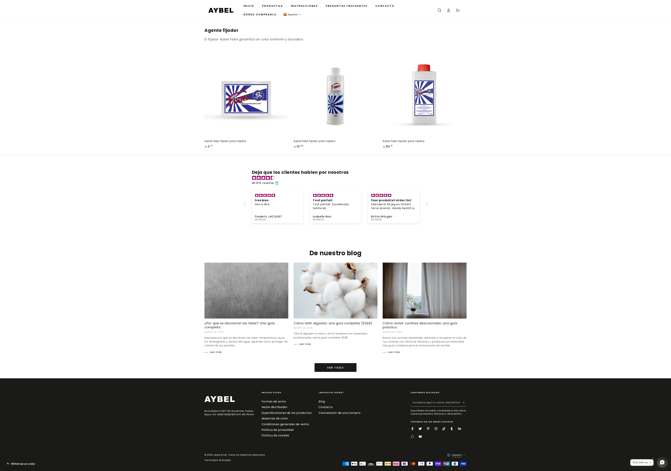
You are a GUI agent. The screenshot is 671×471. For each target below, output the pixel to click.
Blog (322, 401)
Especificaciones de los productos (287, 413)
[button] (292, 14)
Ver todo (335, 367)
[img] (337, 178)
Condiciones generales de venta (285, 424)
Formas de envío (274, 401)
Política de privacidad (278, 430)
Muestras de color (275, 418)
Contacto (326, 407)
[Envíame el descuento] (465, 402)
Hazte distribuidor (275, 407)
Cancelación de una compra (339, 413)
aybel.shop (220, 454)
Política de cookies (275, 435)
